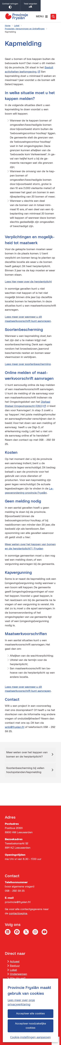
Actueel (14, 961)
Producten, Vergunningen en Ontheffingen (25, 29)
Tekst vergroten (30, 4)
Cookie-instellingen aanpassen (30, 1037)
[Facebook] (17, 932)
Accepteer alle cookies (30, 1013)
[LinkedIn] (7, 932)
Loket (16, 26)
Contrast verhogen (10, 4)
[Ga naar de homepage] (16, 16)
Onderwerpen (18, 974)
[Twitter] (26, 932)
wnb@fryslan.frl (14, 727)
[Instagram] (35, 932)
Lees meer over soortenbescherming (28, 364)
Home (7, 26)
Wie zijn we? (17, 978)
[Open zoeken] (53, 16)
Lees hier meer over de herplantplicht (28, 281)
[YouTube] (44, 932)
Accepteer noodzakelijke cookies (30, 1025)
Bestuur (15, 965)
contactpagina (18, 913)
